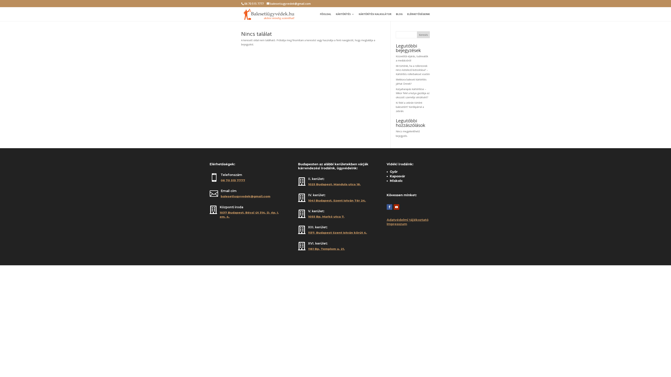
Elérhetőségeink (418, 14)
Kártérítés (343, 14)
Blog (399, 14)
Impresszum (397, 224)
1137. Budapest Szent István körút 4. (337, 232)
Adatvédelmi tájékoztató (407, 220)
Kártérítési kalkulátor (375, 14)
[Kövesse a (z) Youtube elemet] (396, 207)
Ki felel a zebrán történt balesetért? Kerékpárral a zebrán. (410, 107)
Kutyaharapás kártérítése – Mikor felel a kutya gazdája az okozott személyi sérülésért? (413, 93)
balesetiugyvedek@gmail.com (245, 196)
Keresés (423, 34)
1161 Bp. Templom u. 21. (326, 249)
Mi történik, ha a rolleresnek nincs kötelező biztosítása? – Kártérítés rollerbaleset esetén (413, 70)
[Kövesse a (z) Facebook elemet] (389, 207)
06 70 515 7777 (254, 4)
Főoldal (325, 14)
